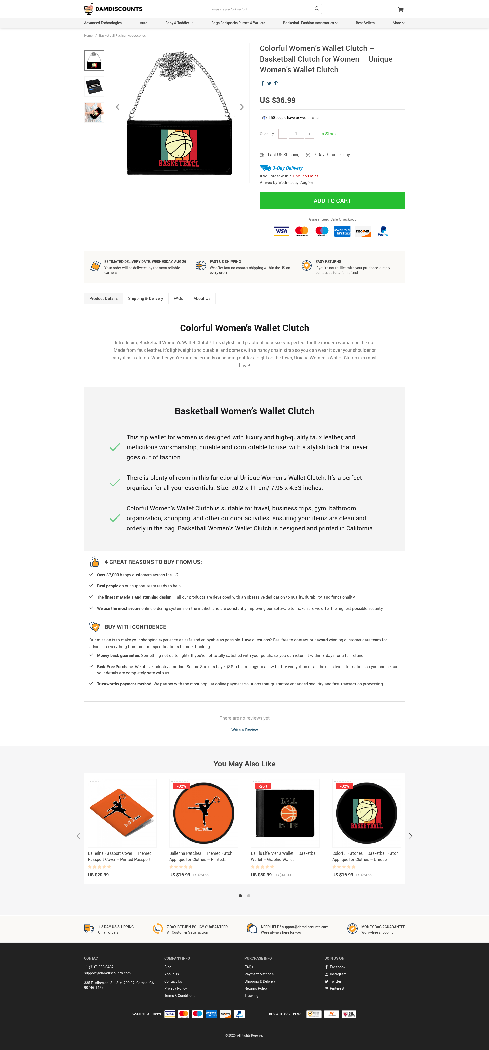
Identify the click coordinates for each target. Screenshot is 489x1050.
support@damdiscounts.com (107, 973)
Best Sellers (365, 22)
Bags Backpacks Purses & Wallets (238, 22)
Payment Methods (259, 974)
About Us (171, 974)
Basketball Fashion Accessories (308, 22)
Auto (143, 22)
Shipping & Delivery (260, 981)
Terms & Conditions (179, 995)
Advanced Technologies (103, 22)
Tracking (251, 995)
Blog (168, 966)
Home (88, 35)
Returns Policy (256, 988)
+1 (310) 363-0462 (99, 966)
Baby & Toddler (177, 22)
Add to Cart (332, 201)
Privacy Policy (175, 988)
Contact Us (173, 981)
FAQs (248, 966)
